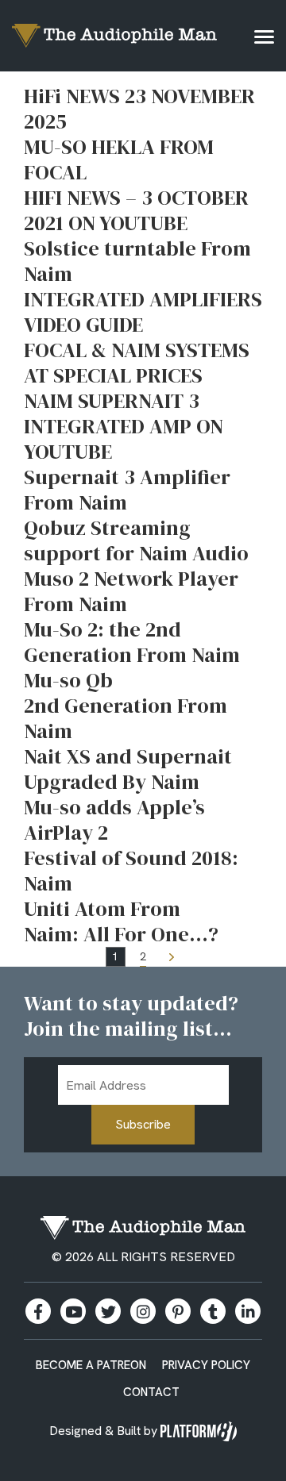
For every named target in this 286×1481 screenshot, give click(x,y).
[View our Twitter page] (108, 1311)
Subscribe (143, 1124)
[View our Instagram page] (143, 1311)
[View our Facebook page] (38, 1311)
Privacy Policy (206, 1365)
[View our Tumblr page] (213, 1311)
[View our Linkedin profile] (248, 1311)
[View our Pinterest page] (178, 1311)
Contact (151, 1392)
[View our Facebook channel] (73, 1311)
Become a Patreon (91, 1365)
